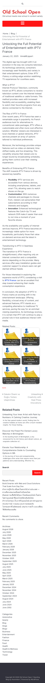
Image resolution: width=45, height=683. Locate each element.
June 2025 (6, 570)
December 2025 (9, 552)
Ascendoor (16, 679)
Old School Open (21, 12)
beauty (5, 620)
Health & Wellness (10, 649)
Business (6, 632)
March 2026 (7, 544)
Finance (5, 640)
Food (4, 643)
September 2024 (9, 596)
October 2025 (8, 558)
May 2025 (6, 573)
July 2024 (6, 602)
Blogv (4, 629)
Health (5, 646)
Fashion (5, 637)
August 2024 (7, 599)
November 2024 (9, 590)
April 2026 (6, 541)
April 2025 (6, 576)
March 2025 (7, 579)
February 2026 (8, 547)
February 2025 (8, 581)
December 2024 (9, 587)
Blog (4, 388)
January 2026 (8, 550)
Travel (5, 655)
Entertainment (8, 634)
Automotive (7, 617)
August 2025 (7, 564)
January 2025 (8, 584)
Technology (7, 652)
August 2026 (7, 529)
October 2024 (8, 593)
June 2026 (6, 535)
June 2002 (6, 607)
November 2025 (9, 555)
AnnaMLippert (26, 56)
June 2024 (7, 605)
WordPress (35, 679)
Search (5, 467)
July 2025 (6, 567)
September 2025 (9, 561)
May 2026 (6, 538)
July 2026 (6, 532)
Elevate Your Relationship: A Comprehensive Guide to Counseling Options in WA (19, 450)
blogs (4, 626)
